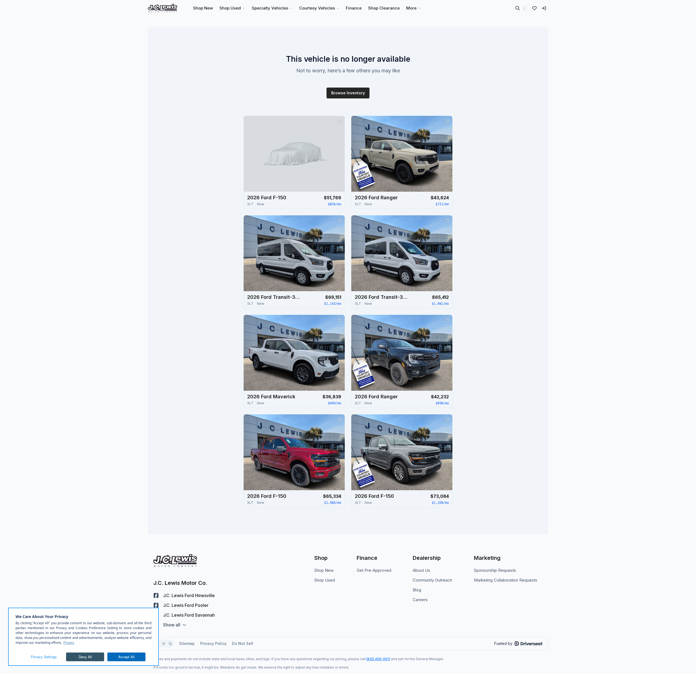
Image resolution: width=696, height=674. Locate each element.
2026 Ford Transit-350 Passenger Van (274, 297)
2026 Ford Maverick (271, 396)
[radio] (163, 643)
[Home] (162, 8)
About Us (421, 570)
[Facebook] (156, 595)
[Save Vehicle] (339, 121)
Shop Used (324, 580)
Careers (420, 599)
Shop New (324, 570)
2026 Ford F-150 (266, 197)
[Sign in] (543, 8)
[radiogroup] (164, 643)
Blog (417, 589)
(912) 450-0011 (378, 659)
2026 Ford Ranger (376, 197)
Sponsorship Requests (495, 570)
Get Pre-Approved (374, 570)
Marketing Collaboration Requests (505, 580)
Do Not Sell (242, 643)
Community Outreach (432, 580)
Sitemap (187, 643)
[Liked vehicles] (534, 8)
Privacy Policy (213, 643)
